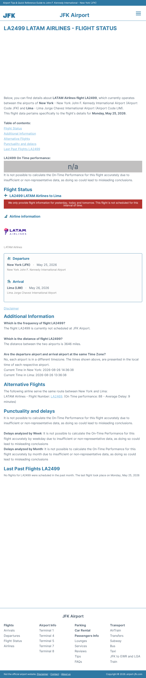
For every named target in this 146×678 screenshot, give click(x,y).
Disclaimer (42, 674)
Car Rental (82, 630)
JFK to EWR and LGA (125, 656)
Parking (80, 625)
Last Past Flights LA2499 (22, 149)
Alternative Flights (17, 139)
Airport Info (47, 625)
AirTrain (115, 630)
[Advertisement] (73, 65)
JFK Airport (74, 15)
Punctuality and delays (20, 144)
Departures (12, 636)
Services (81, 646)
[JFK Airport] (9, 15)
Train (113, 662)
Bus (112, 646)
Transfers (116, 636)
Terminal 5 (46, 641)
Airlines (9, 646)
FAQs (78, 662)
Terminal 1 (46, 630)
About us (66, 674)
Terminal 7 (46, 646)
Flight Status (13, 128)
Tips (78, 656)
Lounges (81, 641)
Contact (54, 674)
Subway (115, 641)
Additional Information (20, 133)
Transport (117, 625)
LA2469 (56, 396)
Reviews (80, 651)
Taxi (113, 651)
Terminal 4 (46, 636)
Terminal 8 (46, 651)
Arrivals (9, 630)
